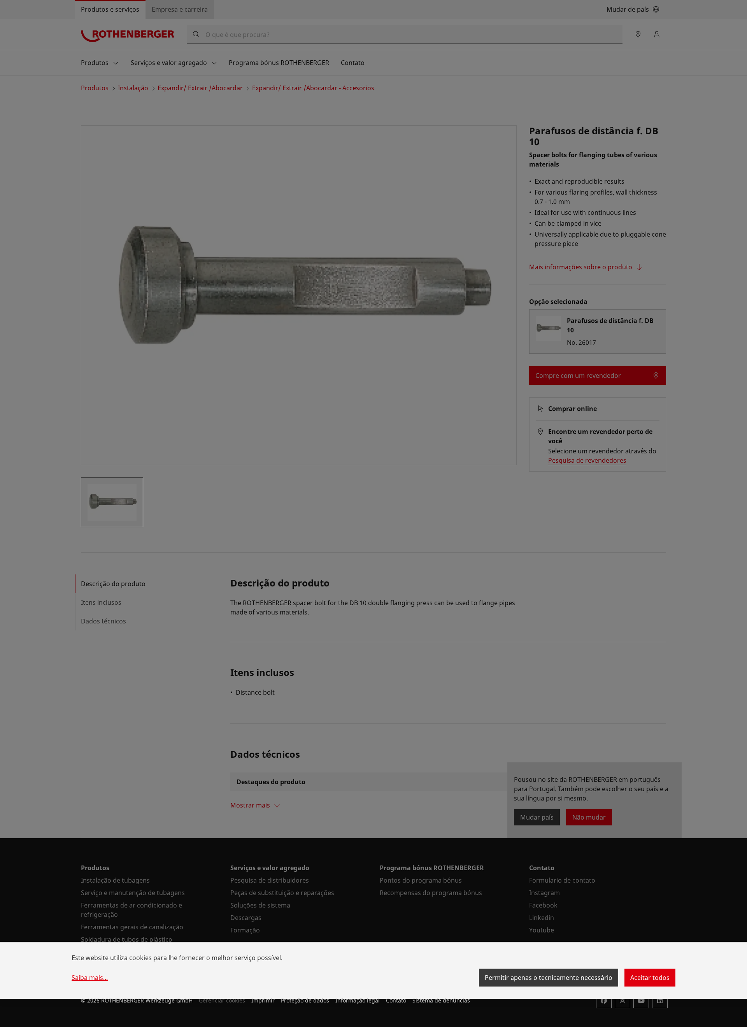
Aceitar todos (650, 977)
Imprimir (263, 1000)
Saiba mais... (90, 977)
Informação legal (357, 1000)
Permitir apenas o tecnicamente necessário (548, 977)
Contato (396, 1000)
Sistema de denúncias (441, 1000)
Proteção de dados (305, 1000)
